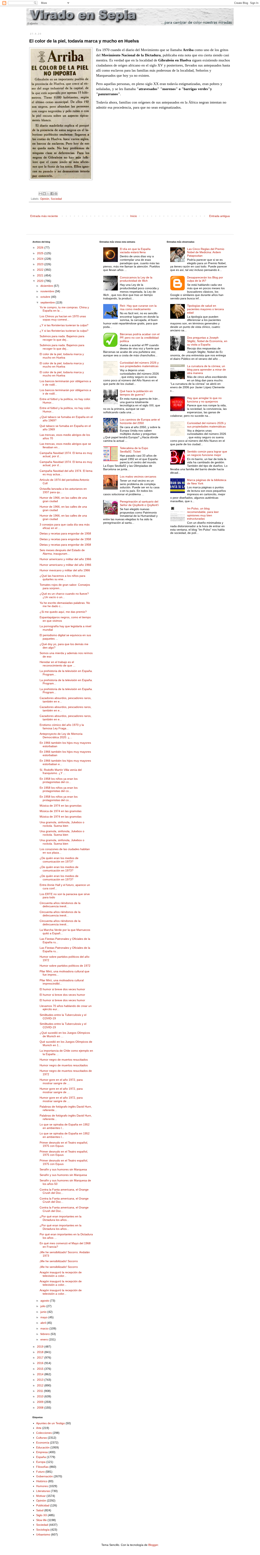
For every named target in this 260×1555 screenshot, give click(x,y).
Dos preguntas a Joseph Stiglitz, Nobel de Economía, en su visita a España (207, 341)
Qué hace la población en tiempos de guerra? (136, 392)
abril (43, 1322)
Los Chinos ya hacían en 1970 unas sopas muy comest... (63, 318)
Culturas (41, 1437)
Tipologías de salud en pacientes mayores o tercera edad (205, 309)
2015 (40, 1368)
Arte (38, 1428)
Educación (43, 1447)
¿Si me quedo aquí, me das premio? (63, 611)
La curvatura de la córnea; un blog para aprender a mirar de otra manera (206, 369)
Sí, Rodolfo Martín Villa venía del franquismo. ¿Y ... (61, 771)
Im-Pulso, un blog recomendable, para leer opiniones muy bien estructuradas (203, 513)
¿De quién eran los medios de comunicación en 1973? (59, 859)
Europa (41, 1461)
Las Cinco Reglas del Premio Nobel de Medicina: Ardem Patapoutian (205, 252)
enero (44, 1339)
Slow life (41, 1520)
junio (43, 1311)
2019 (40, 1346)
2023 (40, 264)
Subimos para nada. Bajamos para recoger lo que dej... (62, 338)
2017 (40, 1357)
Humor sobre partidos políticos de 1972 (65, 965)
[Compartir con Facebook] (52, 194)
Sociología (43, 1529)
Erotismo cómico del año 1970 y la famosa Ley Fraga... (62, 726)
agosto (45, 1300)
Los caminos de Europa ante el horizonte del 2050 (140, 421)
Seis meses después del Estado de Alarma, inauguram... (62, 552)
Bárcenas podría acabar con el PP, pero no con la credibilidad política (139, 338)
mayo (44, 1317)
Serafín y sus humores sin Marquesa (63, 1169)
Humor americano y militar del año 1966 (65, 559)
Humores (42, 1486)
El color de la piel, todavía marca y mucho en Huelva (62, 355)
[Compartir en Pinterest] (56, 194)
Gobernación (44, 1476)
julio (43, 1306)
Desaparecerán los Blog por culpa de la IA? (205, 279)
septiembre (48, 302)
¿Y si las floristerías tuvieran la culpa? (64, 325)
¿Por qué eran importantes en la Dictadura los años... (60, 1218)
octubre (45, 296)
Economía (42, 1442)
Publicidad (42, 1505)
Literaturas (43, 1491)
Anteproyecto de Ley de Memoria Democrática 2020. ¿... (61, 735)
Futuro (40, 1471)
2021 (40, 275)
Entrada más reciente (44, 216)
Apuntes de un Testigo (50, 1423)
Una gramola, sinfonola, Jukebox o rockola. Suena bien (62, 824)
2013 (40, 1379)
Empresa (42, 1452)
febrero (45, 1334)
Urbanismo (43, 1534)
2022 (40, 269)
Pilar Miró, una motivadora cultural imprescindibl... (62, 982)
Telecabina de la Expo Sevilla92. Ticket (134, 449)
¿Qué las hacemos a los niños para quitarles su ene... (62, 577)
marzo (44, 1328)
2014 (40, 1374)
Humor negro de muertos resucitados (64, 1059)
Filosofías (42, 1466)
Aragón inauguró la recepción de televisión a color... (61, 1274)
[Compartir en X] (48, 194)
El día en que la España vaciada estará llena (135, 250)
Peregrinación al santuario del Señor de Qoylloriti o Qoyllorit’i (139, 503)
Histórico (41, 1481)
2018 (40, 1352)
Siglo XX (41, 1515)
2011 (40, 1391)
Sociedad (56, 198)
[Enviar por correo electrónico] (40, 194)
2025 (40, 253)
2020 (40, 280)
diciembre (47, 285)
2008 (40, 1407)
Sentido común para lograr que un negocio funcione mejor (207, 453)
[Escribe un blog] (44, 194)
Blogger (153, 1544)
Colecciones (44, 1432)
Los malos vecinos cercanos (138, 476)
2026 (40, 247)
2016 (40, 1363)
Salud (39, 1510)
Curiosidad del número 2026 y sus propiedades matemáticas (139, 364)
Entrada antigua (219, 216)
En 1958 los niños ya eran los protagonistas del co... (59, 780)
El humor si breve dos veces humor (62, 989)
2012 (40, 1385)
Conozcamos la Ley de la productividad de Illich (136, 279)
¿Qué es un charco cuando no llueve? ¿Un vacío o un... (64, 595)
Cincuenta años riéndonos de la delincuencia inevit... (60, 904)
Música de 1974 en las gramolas (60, 805)
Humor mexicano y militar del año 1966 (65, 570)
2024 (40, 258)
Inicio (133, 216)
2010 (40, 1396)
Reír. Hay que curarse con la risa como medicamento (138, 307)
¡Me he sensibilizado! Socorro (59, 1261)
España (41, 1457)
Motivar (41, 1495)
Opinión (44, 198)
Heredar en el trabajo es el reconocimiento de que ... (57, 663)
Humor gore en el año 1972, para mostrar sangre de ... (61, 1081)
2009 (40, 1401)
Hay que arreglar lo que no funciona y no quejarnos (204, 399)
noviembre (47, 291)
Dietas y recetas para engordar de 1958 (65, 533)
